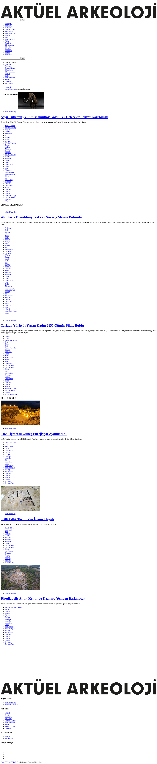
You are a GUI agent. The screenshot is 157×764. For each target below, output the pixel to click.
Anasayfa (8, 24)
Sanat (7, 162)
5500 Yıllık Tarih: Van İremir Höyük (27, 519)
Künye (7, 737)
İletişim (7, 53)
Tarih (7, 160)
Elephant (8, 153)
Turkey (7, 454)
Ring (6, 263)
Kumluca (8, 613)
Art (6, 178)
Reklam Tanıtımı (10, 726)
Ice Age (7, 151)
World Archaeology (11, 394)
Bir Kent (8, 49)
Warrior (7, 255)
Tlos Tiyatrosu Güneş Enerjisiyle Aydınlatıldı (34, 434)
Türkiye (7, 452)
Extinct (7, 145)
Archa (7, 313)
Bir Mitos (8, 47)
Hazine (7, 245)
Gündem (8, 189)
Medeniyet (8, 170)
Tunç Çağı (8, 530)
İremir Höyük (9, 528)
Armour (7, 267)
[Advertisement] (65, 662)
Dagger (7, 265)
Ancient (7, 199)
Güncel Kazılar (10, 29)
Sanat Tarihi (9, 164)
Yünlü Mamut (10, 126)
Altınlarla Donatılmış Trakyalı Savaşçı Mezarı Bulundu (41, 217)
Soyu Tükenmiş (10, 128)
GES (6, 460)
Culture (7, 184)
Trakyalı (8, 228)
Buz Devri (8, 133)
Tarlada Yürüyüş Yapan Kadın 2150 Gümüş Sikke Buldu (42, 325)
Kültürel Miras (10, 39)
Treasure (8, 268)
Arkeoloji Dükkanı (11, 704)
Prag (6, 342)
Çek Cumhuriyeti (11, 340)
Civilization (9, 185)
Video (7, 41)
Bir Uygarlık (9, 45)
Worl (6, 201)
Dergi (7, 37)
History (7, 176)
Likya (7, 609)
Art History (9, 180)
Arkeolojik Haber (11, 195)
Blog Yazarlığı (10, 33)
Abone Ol (8, 55)
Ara (23, 20)
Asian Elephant (10, 89)
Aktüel (7, 35)
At (6, 247)
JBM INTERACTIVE (8, 762)
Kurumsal (8, 51)
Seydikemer (9, 450)
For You (8, 481)
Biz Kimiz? (9, 738)
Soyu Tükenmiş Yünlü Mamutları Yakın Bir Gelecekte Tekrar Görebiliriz (54, 117)
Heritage (8, 182)
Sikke (7, 338)
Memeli (7, 131)
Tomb (7, 259)
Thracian (8, 251)
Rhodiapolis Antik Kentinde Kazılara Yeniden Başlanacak (43, 598)
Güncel (7, 191)
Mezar (7, 236)
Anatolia (8, 458)
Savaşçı (7, 232)
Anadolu (8, 456)
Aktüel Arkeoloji (10, 112)
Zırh (6, 243)
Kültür (7, 168)
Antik (7, 166)
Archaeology (9, 172)
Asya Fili (8, 137)
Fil (6, 135)
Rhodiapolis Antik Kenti (13, 607)
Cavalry (7, 257)
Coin (6, 346)
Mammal (8, 149)
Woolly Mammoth (11, 143)
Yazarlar (8, 28)
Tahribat (8, 43)
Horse (7, 270)
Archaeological (10, 174)
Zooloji (7, 141)
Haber (7, 187)
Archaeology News (11, 197)
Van (6, 532)
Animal (7, 147)
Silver (7, 344)
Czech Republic (10, 348)
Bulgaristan (9, 249)
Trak (6, 230)
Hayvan (7, 130)
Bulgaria (8, 272)
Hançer (7, 241)
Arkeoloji (8, 26)
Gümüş (7, 336)
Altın (7, 238)
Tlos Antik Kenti (10, 443)
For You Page (9, 483)
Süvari (7, 234)
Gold (7, 261)
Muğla (7, 448)
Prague (7, 350)
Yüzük (7, 240)
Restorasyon (9, 446)
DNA (7, 139)
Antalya (7, 611)
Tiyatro (7, 444)
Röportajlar (9, 31)
